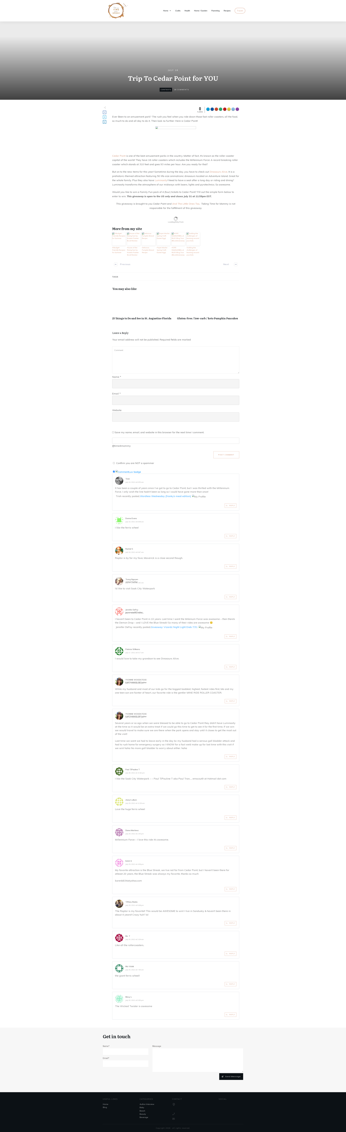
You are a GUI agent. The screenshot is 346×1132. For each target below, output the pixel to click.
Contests (166, 90)
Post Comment (226, 455)
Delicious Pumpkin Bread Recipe (148, 250)
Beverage (144, 1117)
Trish (127, 479)
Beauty (143, 1114)
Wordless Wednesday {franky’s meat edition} (165, 496)
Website (117, 410)
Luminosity (161, 180)
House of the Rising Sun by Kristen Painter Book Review (133, 251)
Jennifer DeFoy (131, 610)
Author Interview (147, 1104)
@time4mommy (121, 445)
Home (105, 1104)
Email (116, 393)
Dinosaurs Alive (218, 171)
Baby (142, 1107)
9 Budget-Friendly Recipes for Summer (118, 250)
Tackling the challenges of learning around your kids (193, 251)
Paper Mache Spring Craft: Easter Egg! (162, 250)
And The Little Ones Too (185, 203)
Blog (105, 1107)
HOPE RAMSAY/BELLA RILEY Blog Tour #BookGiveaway (178, 251)
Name (116, 376)
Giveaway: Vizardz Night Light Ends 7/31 (174, 627)
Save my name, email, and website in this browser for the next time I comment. (159, 432)
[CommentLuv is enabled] (128, 471)
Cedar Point (119, 155)
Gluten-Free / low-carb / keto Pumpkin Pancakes (208, 308)
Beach (142, 1111)
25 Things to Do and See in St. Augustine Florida (143, 308)
